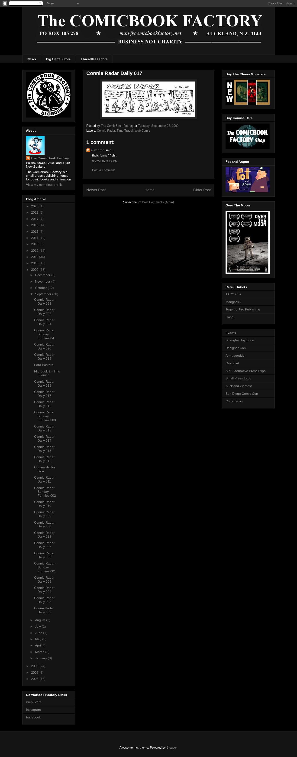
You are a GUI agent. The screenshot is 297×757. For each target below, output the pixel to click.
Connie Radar (106, 130)
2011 (35, 257)
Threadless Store (94, 59)
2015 (35, 231)
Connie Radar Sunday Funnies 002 (45, 492)
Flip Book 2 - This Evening (47, 373)
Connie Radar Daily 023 (44, 301)
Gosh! (230, 317)
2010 (35, 263)
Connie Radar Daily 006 (44, 555)
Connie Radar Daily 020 (44, 346)
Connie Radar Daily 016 (44, 404)
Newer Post (96, 190)
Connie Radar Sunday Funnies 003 (45, 416)
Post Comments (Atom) (158, 202)
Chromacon (234, 401)
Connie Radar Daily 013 (44, 449)
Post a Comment (103, 170)
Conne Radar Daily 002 (44, 610)
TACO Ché (233, 294)
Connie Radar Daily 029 (44, 534)
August (40, 620)
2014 (35, 238)
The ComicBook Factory (50, 158)
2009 (35, 269)
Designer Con (236, 348)
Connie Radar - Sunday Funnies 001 (45, 567)
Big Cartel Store (58, 59)
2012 (35, 250)
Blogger (172, 747)
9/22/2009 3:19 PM (105, 161)
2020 (35, 206)
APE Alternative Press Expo (246, 371)
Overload (232, 363)
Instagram (33, 709)
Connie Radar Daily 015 (44, 428)
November (43, 281)
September (43, 294)
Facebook (33, 717)
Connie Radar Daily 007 (44, 545)
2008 (35, 666)
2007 (35, 672)
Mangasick (233, 302)
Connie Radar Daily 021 (44, 322)
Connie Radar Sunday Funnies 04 (44, 334)
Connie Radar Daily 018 (44, 383)
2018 (35, 212)
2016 (35, 225)
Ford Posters (43, 365)
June (39, 633)
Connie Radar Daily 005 (44, 579)
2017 (35, 219)
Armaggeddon (236, 355)
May (38, 639)
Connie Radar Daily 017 (44, 394)
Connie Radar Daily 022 (44, 312)
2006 (35, 679)
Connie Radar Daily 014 (44, 438)
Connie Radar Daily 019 (44, 356)
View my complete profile (44, 184)
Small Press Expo (238, 378)
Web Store (34, 702)
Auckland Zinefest (239, 386)
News (31, 59)
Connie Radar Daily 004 (44, 590)
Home (150, 190)
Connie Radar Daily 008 (44, 524)
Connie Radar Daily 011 (44, 479)
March (40, 652)
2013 (35, 244)
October (41, 288)
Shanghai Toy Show (240, 340)
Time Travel (125, 130)
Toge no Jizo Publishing (243, 309)
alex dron (97, 150)
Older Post (202, 190)
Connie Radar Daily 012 (44, 459)
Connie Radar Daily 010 (44, 504)
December (43, 275)
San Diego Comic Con (242, 393)
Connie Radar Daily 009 (44, 514)
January (41, 658)
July (38, 626)
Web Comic (142, 130)
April (38, 645)
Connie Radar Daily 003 (44, 600)
